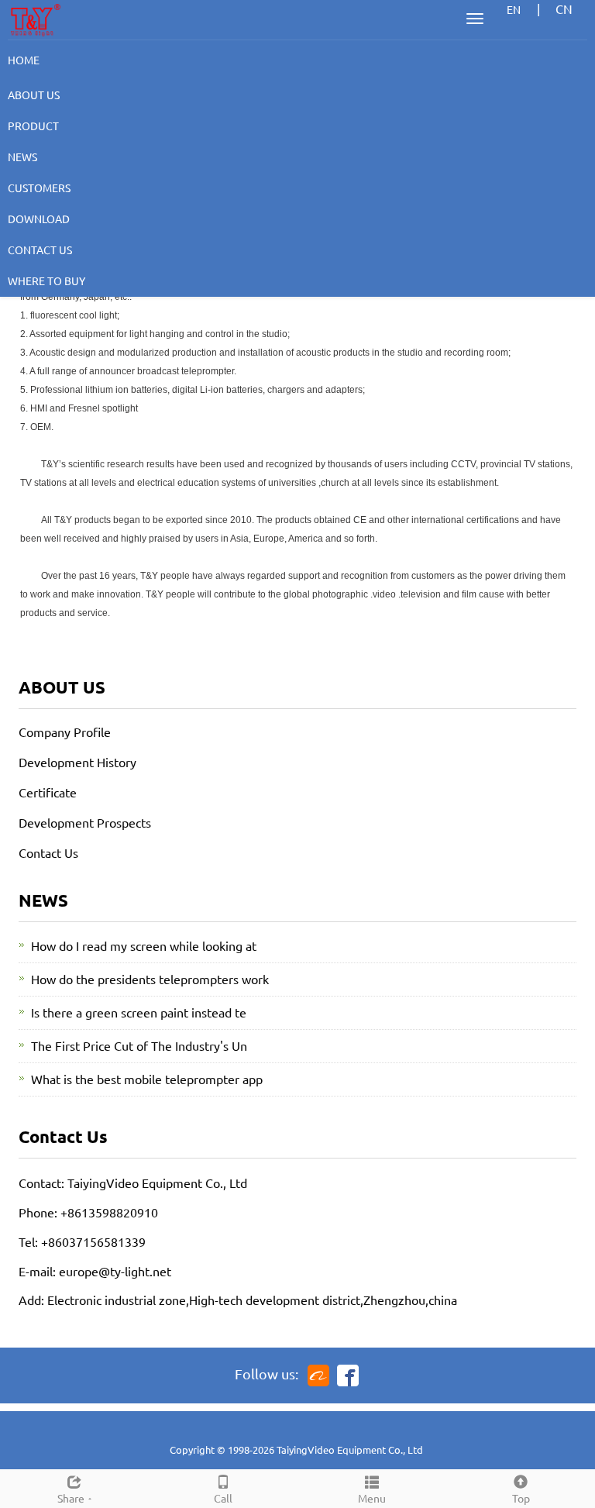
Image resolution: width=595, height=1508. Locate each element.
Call (223, 1498)
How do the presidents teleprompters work (150, 978)
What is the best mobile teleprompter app (147, 1078)
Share (70, 1498)
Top (521, 1498)
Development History (77, 761)
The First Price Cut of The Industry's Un (139, 1045)
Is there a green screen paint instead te (138, 1012)
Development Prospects (85, 822)
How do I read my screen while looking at (143, 945)
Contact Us (48, 852)
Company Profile (65, 731)
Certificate (48, 792)
